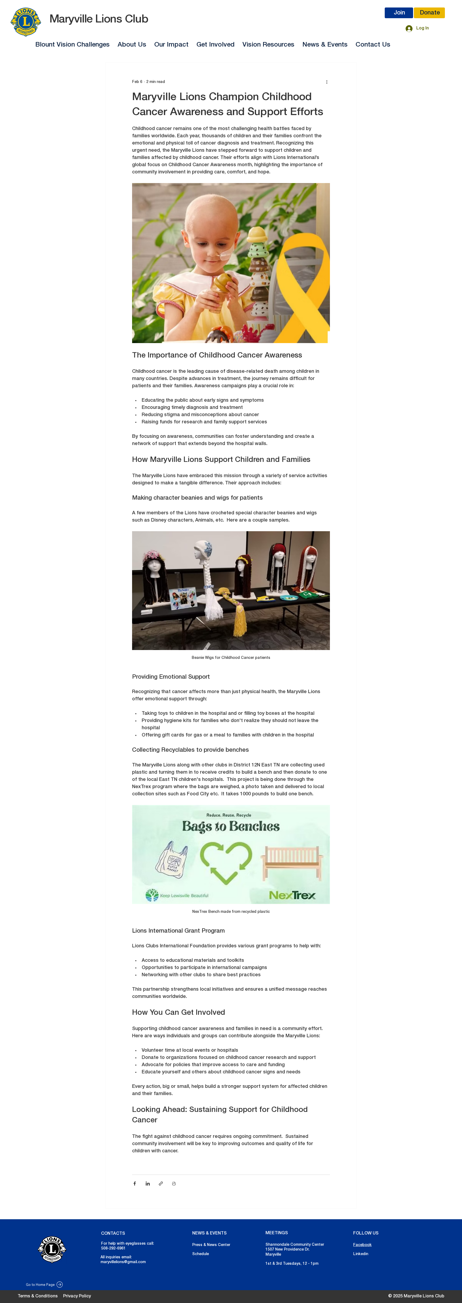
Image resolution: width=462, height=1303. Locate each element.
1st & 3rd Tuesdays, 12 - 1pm (291, 1264)
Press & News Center (211, 1245)
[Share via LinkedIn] (147, 1183)
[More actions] (327, 82)
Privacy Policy (77, 1296)
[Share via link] (160, 1183)
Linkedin (360, 1254)
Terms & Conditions (38, 1296)
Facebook (362, 1245)
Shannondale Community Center (294, 1245)
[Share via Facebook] (134, 1183)
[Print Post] (173, 1183)
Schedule (200, 1254)
